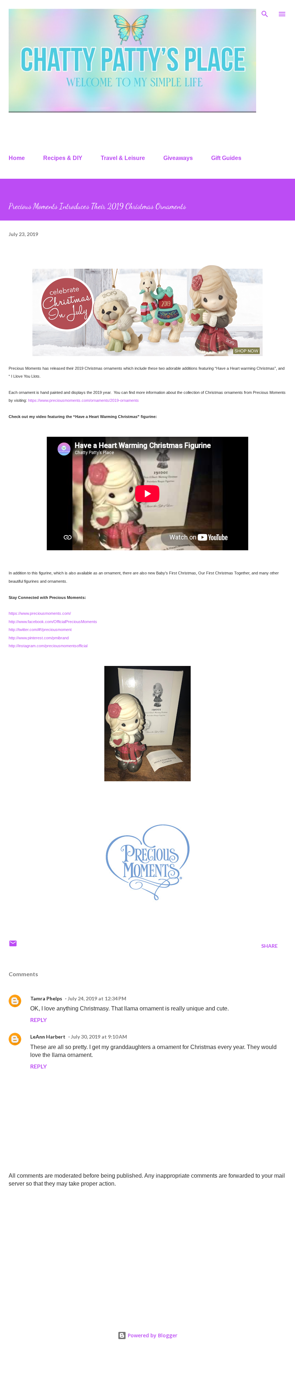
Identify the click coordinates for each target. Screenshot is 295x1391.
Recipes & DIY (62, 158)
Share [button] (269, 946)
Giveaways (178, 158)
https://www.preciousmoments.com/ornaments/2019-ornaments (83, 400)
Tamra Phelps (46, 998)
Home (17, 158)
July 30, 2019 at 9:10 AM (99, 1037)
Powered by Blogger (151, 1335)
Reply (38, 1019)
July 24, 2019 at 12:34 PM (97, 998)
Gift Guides (226, 158)
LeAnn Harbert (47, 1037)
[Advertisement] (147, 1249)
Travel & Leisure (123, 158)
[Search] (264, 13)
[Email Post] (13, 946)
